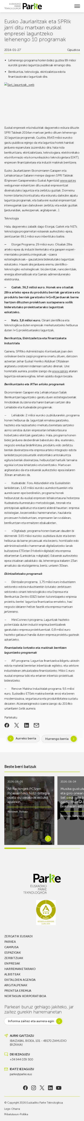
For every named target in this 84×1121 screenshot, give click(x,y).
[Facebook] (25, 1087)
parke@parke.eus (21, 1074)
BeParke (77, 816)
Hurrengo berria (57, 739)
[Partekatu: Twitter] (16, 725)
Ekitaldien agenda (20, 980)
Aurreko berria (26, 738)
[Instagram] (33, 1087)
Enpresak (12, 963)
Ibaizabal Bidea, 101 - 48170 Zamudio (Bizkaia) (38, 1042)
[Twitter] (42, 1087)
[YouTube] (58, 1087)
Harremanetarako (20, 969)
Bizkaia (23, 811)
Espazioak (12, 952)
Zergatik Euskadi (18, 936)
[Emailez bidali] (36, 725)
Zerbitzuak (13, 958)
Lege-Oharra (12, 1109)
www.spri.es (68, 180)
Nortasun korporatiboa (25, 996)
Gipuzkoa (73, 50)
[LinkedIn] (50, 1087)
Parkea (10, 942)
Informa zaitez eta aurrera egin (31, 1021)
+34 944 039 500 (21, 1059)
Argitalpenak (15, 985)
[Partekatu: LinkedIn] (26, 725)
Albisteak (12, 811)
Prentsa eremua (17, 990)
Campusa (11, 947)
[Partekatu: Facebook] (7, 725)
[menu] (77, 6)
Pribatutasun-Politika (16, 1114)
